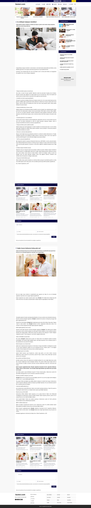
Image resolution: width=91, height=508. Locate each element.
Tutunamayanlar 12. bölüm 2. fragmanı (70, 30)
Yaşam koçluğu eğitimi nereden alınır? (69, 16)
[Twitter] (56, 1)
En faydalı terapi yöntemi (64, 69)
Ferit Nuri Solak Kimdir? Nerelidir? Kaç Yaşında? (66, 64)
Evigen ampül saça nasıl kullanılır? (20, 212)
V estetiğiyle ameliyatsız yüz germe (70, 46)
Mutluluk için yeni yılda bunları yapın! (35, 446)
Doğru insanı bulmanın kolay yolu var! (53, 16)
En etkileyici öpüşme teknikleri (49, 445)
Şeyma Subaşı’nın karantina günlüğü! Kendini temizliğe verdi (70, 40)
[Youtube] (59, 1)
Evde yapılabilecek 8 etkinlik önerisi (35, 196)
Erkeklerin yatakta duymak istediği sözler (21, 461)
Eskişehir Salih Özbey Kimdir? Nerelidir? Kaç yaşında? (67, 58)
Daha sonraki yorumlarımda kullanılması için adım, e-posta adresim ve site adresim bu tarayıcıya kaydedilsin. (33, 234)
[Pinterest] (60, 1)
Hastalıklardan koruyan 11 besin (50, 211)
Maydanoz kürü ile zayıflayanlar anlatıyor (22, 17)
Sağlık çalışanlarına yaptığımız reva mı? (67, 67)
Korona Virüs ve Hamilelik (37, 16)
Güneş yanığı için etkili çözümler (70, 25)
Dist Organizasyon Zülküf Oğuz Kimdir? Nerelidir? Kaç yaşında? (67, 61)
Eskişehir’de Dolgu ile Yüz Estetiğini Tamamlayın (66, 55)
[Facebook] (54, 1)
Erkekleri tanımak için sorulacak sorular (50, 461)
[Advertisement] (36, 58)
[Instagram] (57, 1)
